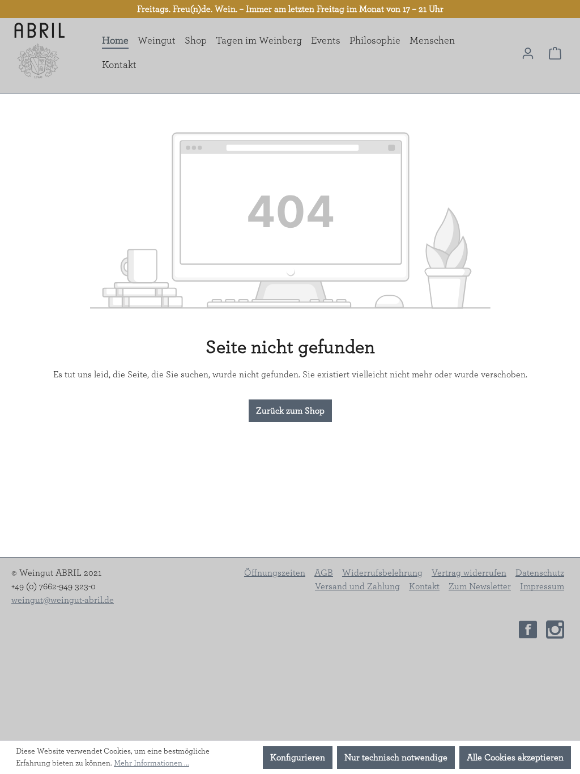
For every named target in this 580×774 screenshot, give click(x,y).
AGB (323, 572)
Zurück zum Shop (290, 410)
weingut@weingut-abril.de (62, 600)
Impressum (542, 586)
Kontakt (424, 586)
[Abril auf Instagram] (555, 628)
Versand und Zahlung (357, 586)
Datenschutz (539, 572)
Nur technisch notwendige (395, 757)
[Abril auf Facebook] (528, 628)
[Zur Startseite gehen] (39, 51)
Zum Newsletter (480, 586)
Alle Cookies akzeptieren (515, 757)
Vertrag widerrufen (469, 572)
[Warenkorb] (555, 53)
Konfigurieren (297, 757)
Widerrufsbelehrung (382, 572)
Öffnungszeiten (274, 572)
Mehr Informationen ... (151, 763)
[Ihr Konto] (527, 53)
